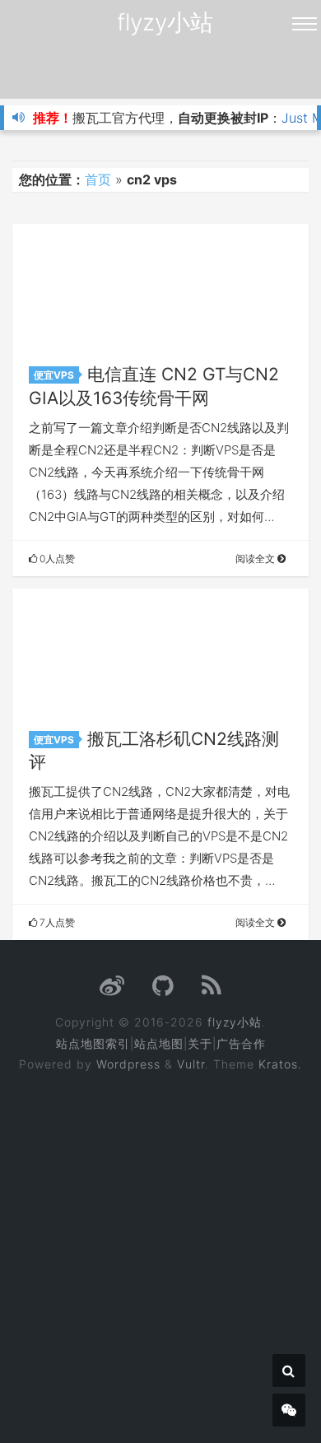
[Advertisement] (160, 1246)
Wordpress (128, 1064)
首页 (98, 179)
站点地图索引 (93, 1043)
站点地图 (159, 1043)
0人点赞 (56, 558)
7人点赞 (56, 922)
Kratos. (280, 1064)
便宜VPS (54, 375)
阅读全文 (256, 558)
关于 (200, 1043)
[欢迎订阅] (212, 990)
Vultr (191, 1064)
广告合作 (241, 1043)
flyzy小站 (165, 22)
